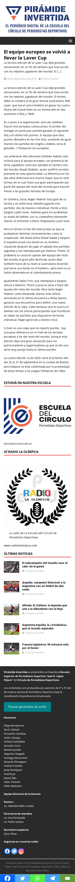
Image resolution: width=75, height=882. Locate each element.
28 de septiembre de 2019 (21, 78)
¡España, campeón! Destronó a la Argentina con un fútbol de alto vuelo (43, 586)
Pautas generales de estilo (27, 707)
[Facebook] (7, 851)
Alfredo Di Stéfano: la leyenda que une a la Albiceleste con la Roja (44, 607)
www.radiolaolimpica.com (20, 545)
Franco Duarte (50, 78)
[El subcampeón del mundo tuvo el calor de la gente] (11, 570)
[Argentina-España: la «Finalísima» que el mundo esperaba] (11, 632)
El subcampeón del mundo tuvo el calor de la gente (45, 564)
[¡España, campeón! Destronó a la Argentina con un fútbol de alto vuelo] (11, 590)
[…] (59, 71)
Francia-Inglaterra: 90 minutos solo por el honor (45, 646)
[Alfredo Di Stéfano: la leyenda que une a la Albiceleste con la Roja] (11, 613)
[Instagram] (21, 851)
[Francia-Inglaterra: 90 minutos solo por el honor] (11, 652)
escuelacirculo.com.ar (18, 443)
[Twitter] (14, 851)
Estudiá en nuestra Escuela (27, 383)
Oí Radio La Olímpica (21, 452)
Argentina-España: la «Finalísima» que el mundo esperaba (44, 626)
